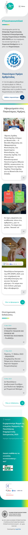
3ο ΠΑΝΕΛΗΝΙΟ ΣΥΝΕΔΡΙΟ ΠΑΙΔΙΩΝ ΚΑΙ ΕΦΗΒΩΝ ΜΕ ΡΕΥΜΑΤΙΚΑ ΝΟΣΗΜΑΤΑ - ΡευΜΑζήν (14, 333)
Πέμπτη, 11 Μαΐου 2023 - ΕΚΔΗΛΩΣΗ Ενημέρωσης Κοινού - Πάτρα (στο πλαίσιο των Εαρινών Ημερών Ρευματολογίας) (14, 360)
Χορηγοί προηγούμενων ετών (13, 438)
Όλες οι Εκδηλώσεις (12, 403)
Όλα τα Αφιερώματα (12, 302)
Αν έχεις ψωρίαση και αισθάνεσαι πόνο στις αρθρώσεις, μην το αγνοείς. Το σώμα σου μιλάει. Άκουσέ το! (13, 222)
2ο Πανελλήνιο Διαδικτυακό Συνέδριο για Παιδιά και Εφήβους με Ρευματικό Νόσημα (14, 385)
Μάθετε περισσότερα (11, 97)
